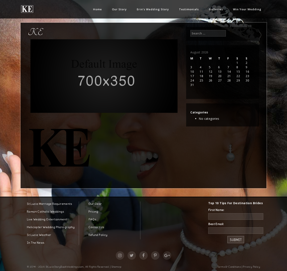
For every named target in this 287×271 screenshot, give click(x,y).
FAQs (92, 219)
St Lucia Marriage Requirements (49, 204)
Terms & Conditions (229, 266)
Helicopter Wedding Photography (51, 227)
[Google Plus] (167, 255)
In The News (35, 243)
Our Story (119, 9)
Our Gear (95, 204)
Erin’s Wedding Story (153, 9)
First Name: (216, 210)
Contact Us (96, 227)
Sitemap (116, 266)
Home (97, 9)
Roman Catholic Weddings (45, 211)
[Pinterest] (155, 255)
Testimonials (189, 9)
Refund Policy (98, 235)
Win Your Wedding (247, 9)
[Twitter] (132, 255)
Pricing (93, 211)
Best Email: (216, 224)
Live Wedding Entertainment (47, 219)
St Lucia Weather (39, 235)
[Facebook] (143, 255)
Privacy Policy (251, 266)
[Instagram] (120, 255)
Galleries (216, 9)
